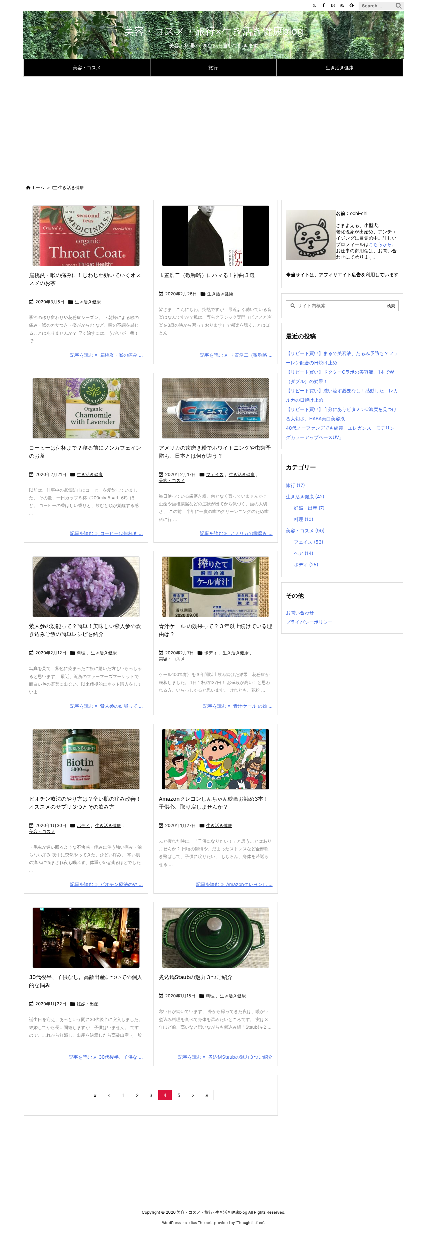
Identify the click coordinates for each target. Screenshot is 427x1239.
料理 (81, 652)
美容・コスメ (172, 480)
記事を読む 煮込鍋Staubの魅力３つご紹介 (225, 1057)
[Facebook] (323, 5)
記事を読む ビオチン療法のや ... (106, 884)
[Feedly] (351, 5)
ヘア (303, 553)
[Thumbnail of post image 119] (86, 586)
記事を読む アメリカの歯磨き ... (236, 533)
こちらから (380, 244)
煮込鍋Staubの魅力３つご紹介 (196, 977)
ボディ (210, 652)
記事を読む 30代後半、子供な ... (106, 1057)
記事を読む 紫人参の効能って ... (106, 706)
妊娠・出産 (87, 1003)
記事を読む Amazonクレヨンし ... (234, 884)
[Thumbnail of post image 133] (216, 937)
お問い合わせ (300, 612)
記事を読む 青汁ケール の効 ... (238, 706)
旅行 (295, 485)
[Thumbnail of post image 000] (216, 586)
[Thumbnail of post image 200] (86, 759)
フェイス (215, 474)
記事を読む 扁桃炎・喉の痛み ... (106, 355)
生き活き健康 (88, 301)
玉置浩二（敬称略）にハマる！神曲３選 (207, 275)
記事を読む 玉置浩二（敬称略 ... (236, 355)
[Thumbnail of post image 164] (216, 408)
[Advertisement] (213, 126)
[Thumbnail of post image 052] (86, 937)
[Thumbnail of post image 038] (216, 759)
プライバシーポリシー (309, 622)
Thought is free (250, 1222)
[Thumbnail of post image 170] (86, 235)
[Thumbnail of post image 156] (216, 235)
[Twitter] (314, 5)
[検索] (399, 6)
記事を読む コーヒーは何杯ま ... (106, 533)
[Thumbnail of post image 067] (86, 408)
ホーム (37, 187)
